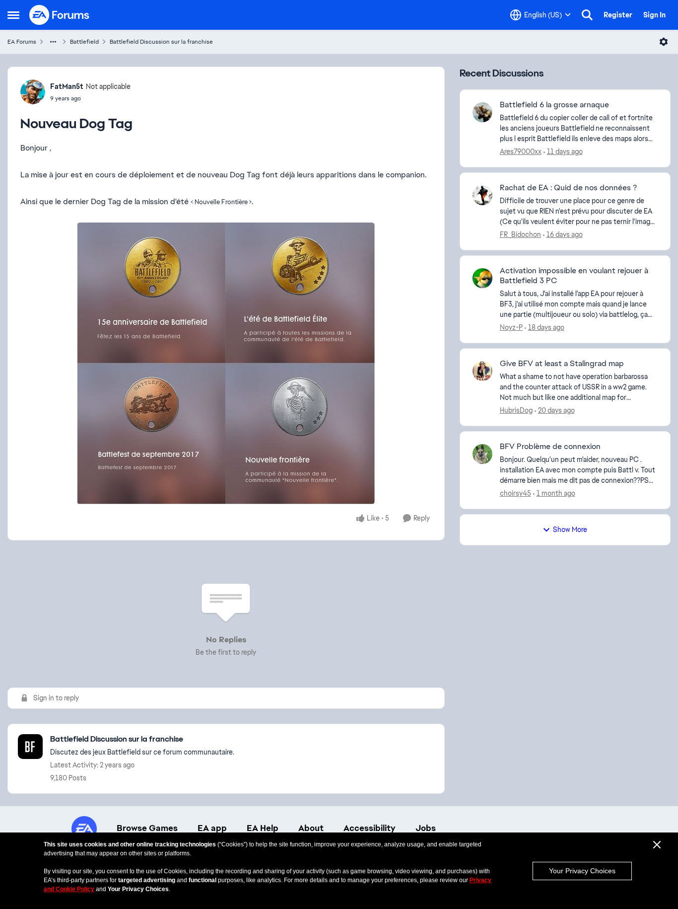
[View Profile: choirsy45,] (482, 454)
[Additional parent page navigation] (53, 42)
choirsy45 (515, 493)
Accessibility (369, 828)
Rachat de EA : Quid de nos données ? (568, 188)
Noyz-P (511, 327)
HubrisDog (516, 410)
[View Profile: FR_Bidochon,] (482, 195)
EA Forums (21, 42)
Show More (570, 529)
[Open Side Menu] (13, 14)
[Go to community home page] (59, 15)
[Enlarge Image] (226, 363)
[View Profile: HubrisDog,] (482, 371)
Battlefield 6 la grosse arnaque (554, 105)
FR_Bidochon (520, 234)
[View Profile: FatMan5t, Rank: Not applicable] (32, 91)
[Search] (587, 15)
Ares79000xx (521, 151)
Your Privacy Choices (582, 871)
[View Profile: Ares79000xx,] (482, 112)
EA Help (262, 828)
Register (618, 14)
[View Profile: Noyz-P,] (482, 278)
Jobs (425, 828)
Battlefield (84, 42)
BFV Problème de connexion (550, 447)
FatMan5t (66, 86)
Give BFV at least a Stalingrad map (562, 364)
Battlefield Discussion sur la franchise (161, 42)
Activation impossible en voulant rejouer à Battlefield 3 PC (574, 276)
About (311, 828)
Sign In (654, 14)
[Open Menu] (664, 42)
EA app (212, 828)
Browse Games (147, 828)
